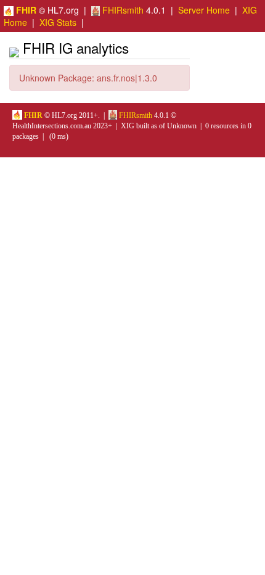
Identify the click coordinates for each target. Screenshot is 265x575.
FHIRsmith (122, 10)
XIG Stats (57, 22)
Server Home (204, 10)
